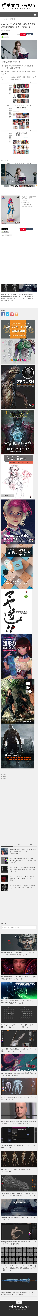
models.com (4, 160)
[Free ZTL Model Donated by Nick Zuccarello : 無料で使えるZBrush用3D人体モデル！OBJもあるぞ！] (10, 288)
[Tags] (31, 845)
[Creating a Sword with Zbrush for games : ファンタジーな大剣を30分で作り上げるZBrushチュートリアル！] (19, 1281)
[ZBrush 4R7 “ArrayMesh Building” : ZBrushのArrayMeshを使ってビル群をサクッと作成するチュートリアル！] (19, 1183)
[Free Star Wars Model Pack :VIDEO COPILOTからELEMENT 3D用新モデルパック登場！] (19, 990)
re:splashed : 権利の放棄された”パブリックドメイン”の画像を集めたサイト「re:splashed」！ (23, 851)
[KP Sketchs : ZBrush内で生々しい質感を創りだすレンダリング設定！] (19, 1159)
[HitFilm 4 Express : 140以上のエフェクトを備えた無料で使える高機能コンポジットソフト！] (19, 966)
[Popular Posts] (19, 845)
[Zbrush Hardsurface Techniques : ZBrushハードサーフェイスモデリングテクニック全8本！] (4, 887)
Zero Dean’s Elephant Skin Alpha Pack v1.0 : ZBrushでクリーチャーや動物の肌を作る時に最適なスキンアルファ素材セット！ (19, 1268)
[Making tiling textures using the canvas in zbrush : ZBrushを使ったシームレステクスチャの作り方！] (4, 860)
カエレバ (28, 202)
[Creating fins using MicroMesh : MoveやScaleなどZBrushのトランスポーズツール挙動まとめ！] (19, 1014)
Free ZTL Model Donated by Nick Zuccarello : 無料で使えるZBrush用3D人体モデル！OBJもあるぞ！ (23, 869)
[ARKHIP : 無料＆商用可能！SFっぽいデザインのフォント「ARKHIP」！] (28, 288)
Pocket (18, 34)
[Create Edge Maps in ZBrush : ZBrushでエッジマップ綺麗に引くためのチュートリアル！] (19, 1038)
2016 (3, 776)
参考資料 (12, 19)
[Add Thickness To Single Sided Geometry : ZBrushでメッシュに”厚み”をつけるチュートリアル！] (4, 878)
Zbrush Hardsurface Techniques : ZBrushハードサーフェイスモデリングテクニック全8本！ (23, 887)
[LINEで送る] (5, 37)
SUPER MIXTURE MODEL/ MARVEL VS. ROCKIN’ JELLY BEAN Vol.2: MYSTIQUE (28, 198)
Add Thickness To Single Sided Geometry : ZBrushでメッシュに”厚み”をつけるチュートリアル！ (23, 878)
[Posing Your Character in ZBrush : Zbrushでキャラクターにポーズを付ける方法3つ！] (19, 1231)
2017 (3, 774)
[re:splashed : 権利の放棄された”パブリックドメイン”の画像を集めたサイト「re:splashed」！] (4, 851)
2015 (3, 778)
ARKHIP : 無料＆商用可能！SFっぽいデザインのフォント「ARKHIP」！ (26, 296)
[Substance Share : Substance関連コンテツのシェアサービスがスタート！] (19, 1135)
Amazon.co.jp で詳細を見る (28, 206)
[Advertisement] (22, 249)
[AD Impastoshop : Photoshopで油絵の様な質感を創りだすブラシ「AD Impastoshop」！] (19, 1062)
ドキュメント (5, 19)
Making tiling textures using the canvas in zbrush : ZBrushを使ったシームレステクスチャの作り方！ (23, 860)
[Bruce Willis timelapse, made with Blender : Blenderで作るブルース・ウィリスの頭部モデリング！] (19, 1111)
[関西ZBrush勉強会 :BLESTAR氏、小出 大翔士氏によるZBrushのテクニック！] (19, 1086)
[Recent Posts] (7, 845)
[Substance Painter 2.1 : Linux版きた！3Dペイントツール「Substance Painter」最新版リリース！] (19, 942)
